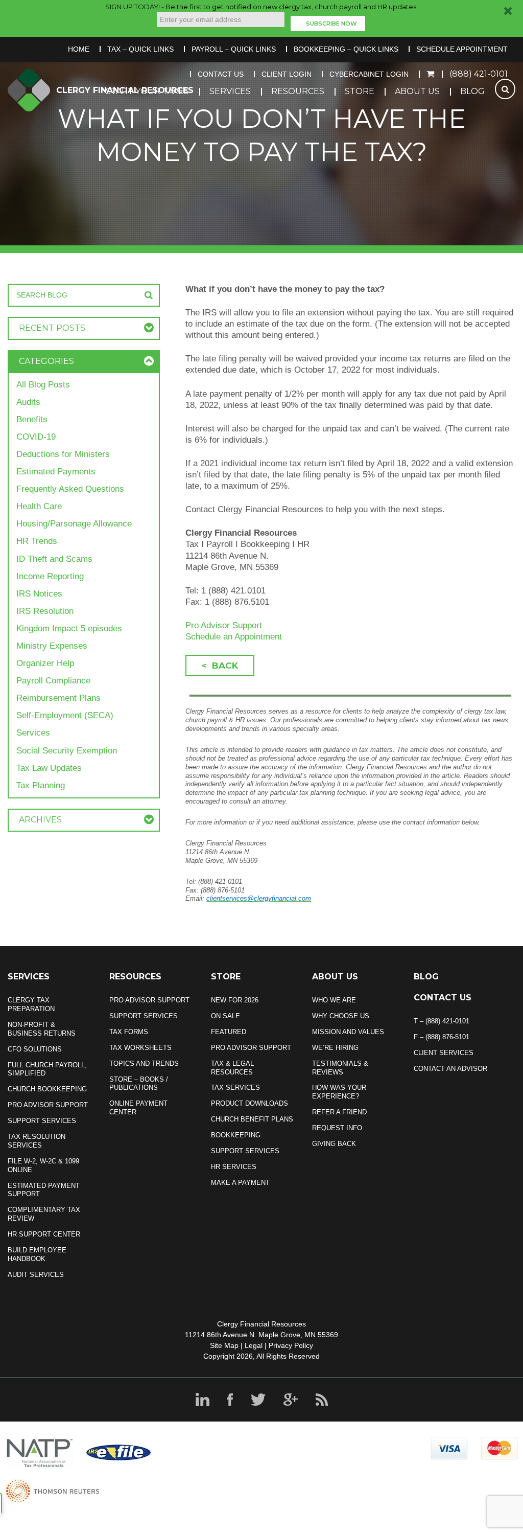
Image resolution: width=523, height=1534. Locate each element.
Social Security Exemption (66, 750)
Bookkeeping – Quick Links (346, 49)
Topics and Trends (144, 1063)
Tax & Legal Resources (232, 1068)
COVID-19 (36, 437)
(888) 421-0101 (478, 74)
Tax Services (235, 1087)
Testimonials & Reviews (340, 1068)
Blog (472, 91)
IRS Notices (39, 594)
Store (359, 91)
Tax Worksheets (140, 1047)
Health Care (39, 506)
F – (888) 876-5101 (441, 1037)
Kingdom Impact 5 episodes (69, 628)
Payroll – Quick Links (234, 49)
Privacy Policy (291, 1345)
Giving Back (334, 1144)
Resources (297, 91)
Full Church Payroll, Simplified (47, 1069)
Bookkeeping (235, 1135)
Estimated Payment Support (44, 1190)
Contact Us (221, 74)
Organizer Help (45, 663)
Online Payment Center (138, 1108)
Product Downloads (249, 1103)
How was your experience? (339, 1092)
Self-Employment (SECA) (64, 715)
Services (230, 91)
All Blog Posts (43, 385)
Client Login (287, 74)
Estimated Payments (56, 471)
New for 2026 (234, 1000)
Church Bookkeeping (47, 1089)
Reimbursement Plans (58, 698)
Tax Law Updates (49, 768)
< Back (220, 665)
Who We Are (334, 1000)
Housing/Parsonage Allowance (74, 524)
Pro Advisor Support (223, 625)
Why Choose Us (340, 1016)
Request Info (337, 1128)
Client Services (443, 1053)
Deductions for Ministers (63, 454)
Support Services (42, 1121)
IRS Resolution (45, 611)
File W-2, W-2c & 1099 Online (43, 1165)
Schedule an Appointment (233, 637)
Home (78, 49)
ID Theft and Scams (54, 559)
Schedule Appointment (462, 49)
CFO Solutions (35, 1049)
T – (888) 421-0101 (441, 1021)
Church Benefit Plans (252, 1119)
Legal (254, 1345)
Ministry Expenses (51, 646)
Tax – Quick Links (140, 49)
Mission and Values (348, 1032)
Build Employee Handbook (37, 1254)
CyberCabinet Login (369, 74)
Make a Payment (240, 1182)
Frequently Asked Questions (70, 489)
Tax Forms (128, 1032)
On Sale (225, 1016)
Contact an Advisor (450, 1068)
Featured (228, 1032)
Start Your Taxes (147, 91)
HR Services (233, 1167)
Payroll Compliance (53, 680)
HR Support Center (44, 1234)
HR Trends (36, 541)
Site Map (224, 1345)
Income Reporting (50, 576)
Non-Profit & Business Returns (42, 1029)
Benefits (31, 419)
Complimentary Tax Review (44, 1214)
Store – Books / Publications (138, 1083)
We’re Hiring (335, 1047)
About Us (417, 91)
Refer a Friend (339, 1112)
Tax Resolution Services (36, 1141)
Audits (28, 402)
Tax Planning (40, 785)
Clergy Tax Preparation (31, 1004)
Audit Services (36, 1274)
